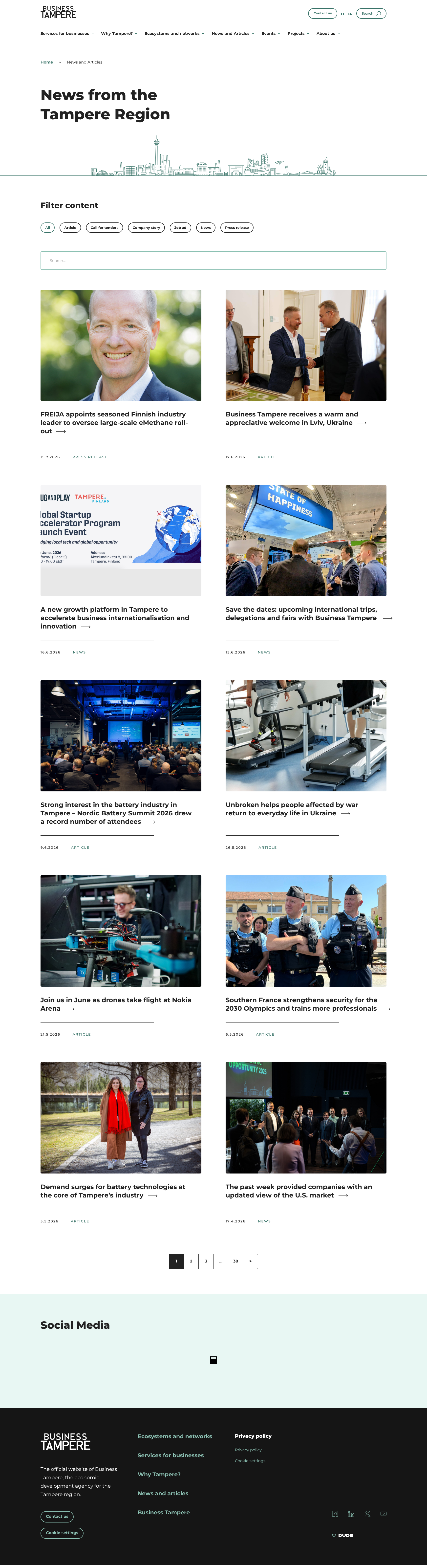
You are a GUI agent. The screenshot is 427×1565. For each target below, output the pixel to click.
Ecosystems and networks (172, 33)
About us (326, 33)
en (350, 14)
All (47, 227)
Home (47, 62)
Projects (296, 33)
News (206, 227)
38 (235, 1261)
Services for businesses (65, 33)
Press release (237, 227)
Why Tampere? (117, 33)
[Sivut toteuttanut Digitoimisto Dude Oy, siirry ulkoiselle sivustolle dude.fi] (342, 1536)
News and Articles (231, 33)
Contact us (323, 13)
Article (70, 227)
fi (342, 14)
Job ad (180, 227)
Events (268, 33)
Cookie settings (62, 1533)
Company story (146, 227)
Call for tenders (104, 227)
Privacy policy (248, 1450)
